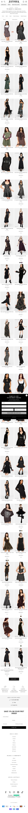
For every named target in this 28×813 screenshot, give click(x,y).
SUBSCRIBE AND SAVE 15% (14, 412)
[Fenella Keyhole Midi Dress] (20, 262)
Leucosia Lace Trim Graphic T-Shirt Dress (21, 147)
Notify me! (7, 668)
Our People (14, 760)
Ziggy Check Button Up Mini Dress (21, 552)
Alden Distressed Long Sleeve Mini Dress (7, 172)
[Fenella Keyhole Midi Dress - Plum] (21, 262)
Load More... (14, 679)
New (9, 4)
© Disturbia (14, 802)
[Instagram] (14, 792)
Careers (14, 768)
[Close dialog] (27, 395)
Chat (14, 702)
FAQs (14, 740)
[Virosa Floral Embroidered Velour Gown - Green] (20, 645)
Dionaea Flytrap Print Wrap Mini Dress (21, 311)
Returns (14, 744)
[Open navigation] (2, 1)
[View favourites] (23, 1)
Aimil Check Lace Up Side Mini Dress (7, 41)
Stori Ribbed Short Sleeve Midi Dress (7, 366)
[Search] (4, 1)
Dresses (3, 4)
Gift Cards (14, 751)
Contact (14, 738)
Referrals (14, 749)
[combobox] (13, 720)
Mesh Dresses (23, 16)
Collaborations (14, 772)
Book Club (14, 770)
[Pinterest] (18, 792)
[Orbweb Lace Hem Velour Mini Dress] (20, 530)
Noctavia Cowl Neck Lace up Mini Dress (7, 422)
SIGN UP (14, 727)
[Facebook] (6, 792)
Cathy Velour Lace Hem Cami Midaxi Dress (7, 66)
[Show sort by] (24, 19)
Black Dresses (16, 16)
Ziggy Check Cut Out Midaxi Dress (7, 582)
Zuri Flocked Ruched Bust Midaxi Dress (21, 66)
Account (14, 736)
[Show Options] (24, 720)
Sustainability (14, 786)
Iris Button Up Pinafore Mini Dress (21, 339)
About (14, 758)
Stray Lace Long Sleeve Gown (21, 366)
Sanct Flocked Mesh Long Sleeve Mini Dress (20, 447)
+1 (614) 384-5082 (15, 699)
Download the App (14, 764)
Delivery (14, 742)
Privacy (14, 781)
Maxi (10, 16)
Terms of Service (14, 779)
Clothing (24, 4)
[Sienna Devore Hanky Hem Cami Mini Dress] (20, 616)
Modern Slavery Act (14, 784)
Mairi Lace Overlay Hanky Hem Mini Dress (7, 311)
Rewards (14, 766)
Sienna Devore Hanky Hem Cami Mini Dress (20, 609)
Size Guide (14, 746)
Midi (7, 16)
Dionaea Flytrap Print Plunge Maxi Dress (7, 339)
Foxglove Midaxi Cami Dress (21, 228)
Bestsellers (16, 4)
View (4, 19)
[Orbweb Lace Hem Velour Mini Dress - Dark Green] (21, 530)
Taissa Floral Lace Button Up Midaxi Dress (21, 172)
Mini (3, 16)
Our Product (14, 762)
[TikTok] (22, 792)
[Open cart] (26, 1)
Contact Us (14, 705)
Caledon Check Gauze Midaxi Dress (7, 609)
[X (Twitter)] (10, 792)
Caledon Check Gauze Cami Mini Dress (21, 582)
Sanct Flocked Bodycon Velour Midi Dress (21, 284)
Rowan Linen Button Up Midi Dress (7, 284)
